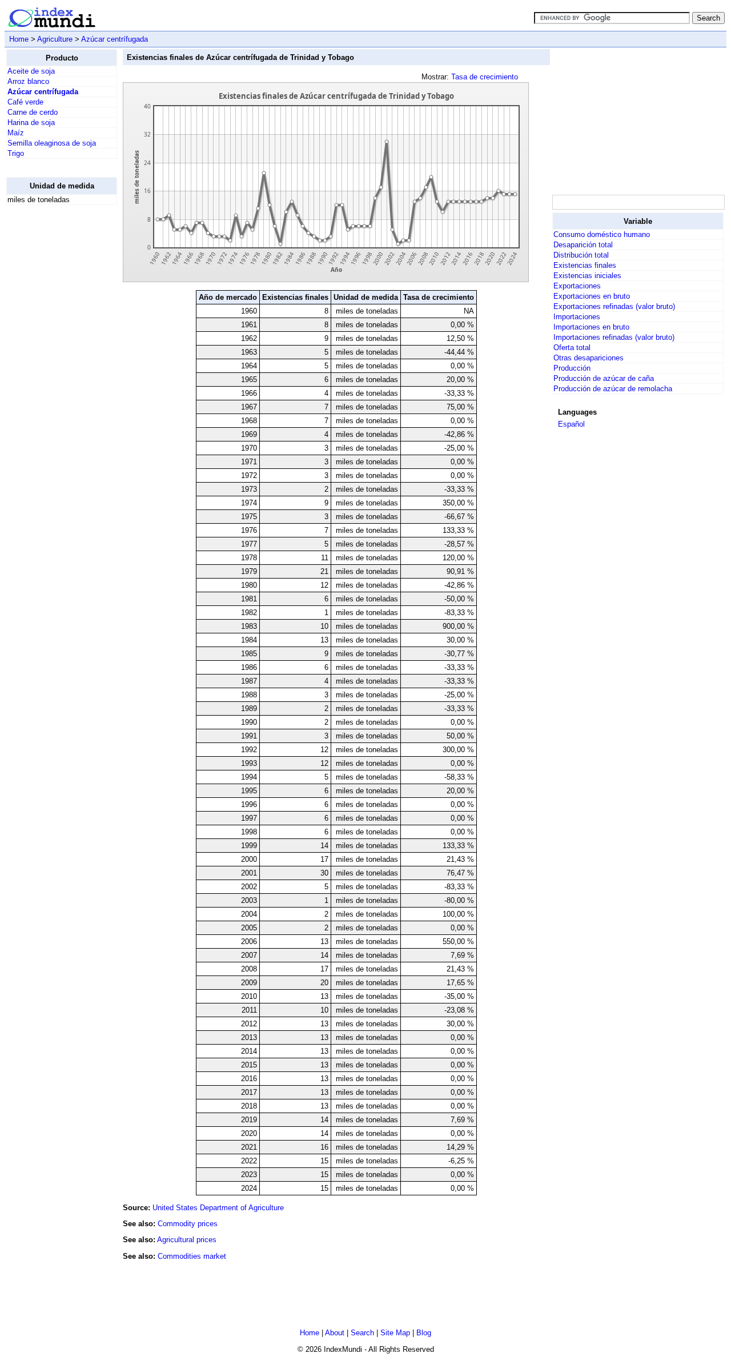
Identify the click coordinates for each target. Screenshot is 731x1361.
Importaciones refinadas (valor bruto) (613, 337)
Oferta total (572, 347)
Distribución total (581, 255)
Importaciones (576, 316)
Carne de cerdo (32, 112)
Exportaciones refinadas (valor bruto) (614, 306)
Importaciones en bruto (591, 327)
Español (571, 424)
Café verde (25, 102)
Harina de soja (31, 122)
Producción (572, 368)
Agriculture (55, 39)
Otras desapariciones (588, 358)
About (334, 1332)
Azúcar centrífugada (114, 39)
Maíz (15, 133)
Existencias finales (584, 265)
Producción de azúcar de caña (603, 378)
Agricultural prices (186, 1239)
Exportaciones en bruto (591, 296)
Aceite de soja (31, 71)
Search (362, 1332)
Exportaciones (577, 286)
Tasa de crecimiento (484, 77)
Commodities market (192, 1256)
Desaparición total (583, 244)
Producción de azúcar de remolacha (612, 388)
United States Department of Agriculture (218, 1207)
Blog (423, 1332)
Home (19, 39)
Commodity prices (188, 1223)
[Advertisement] (52, 385)
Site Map (395, 1332)
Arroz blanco (28, 81)
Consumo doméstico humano (601, 234)
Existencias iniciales (587, 275)
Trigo (15, 153)
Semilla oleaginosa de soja (51, 143)
